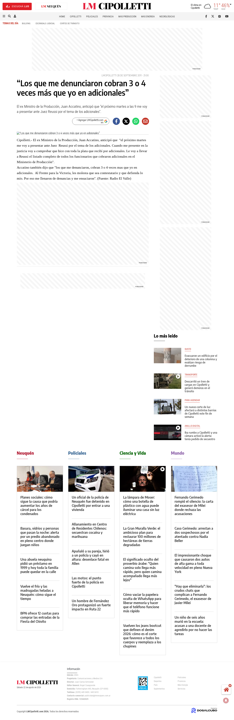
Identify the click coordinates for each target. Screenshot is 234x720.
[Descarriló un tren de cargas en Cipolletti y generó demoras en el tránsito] (167, 381)
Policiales (92, 16)
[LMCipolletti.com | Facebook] (207, 16)
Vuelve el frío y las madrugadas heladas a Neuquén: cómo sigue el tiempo (38, 592)
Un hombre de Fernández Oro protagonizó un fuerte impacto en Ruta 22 (91, 605)
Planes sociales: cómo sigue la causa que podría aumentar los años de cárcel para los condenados (39, 505)
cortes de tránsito (69, 23)
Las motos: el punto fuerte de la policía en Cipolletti (88, 582)
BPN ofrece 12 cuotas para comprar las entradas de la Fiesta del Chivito (39, 617)
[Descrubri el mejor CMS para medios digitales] (204, 713)
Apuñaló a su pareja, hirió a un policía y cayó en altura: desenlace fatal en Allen (90, 557)
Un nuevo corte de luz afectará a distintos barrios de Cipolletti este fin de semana (200, 412)
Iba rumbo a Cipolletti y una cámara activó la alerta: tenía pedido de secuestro (201, 436)
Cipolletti (75, 16)
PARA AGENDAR (192, 400)
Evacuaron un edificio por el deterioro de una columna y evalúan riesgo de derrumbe (201, 360)
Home (62, 16)
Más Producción (127, 16)
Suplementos (159, 689)
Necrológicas (167, 16)
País (155, 685)
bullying (26, 23)
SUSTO (188, 349)
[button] (4, 16)
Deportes (157, 681)
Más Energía (148, 16)
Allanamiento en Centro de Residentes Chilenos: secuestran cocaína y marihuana (89, 530)
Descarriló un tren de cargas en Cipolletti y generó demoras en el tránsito (197, 386)
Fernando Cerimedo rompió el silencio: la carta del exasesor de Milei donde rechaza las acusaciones (194, 505)
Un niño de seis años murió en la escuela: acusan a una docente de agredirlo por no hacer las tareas (193, 625)
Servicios (181, 689)
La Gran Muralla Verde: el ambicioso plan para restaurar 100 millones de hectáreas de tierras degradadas (142, 536)
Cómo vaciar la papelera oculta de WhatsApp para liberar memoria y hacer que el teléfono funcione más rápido (142, 602)
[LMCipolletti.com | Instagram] (220, 16)
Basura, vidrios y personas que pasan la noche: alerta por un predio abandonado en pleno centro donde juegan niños (39, 536)
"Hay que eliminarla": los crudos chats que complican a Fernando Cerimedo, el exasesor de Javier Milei (193, 594)
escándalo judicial (45, 23)
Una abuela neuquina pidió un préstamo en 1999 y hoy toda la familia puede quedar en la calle (39, 565)
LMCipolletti (109, 75)
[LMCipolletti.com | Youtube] (227, 16)
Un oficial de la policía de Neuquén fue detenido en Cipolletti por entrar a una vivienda (91, 503)
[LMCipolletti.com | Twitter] (213, 16)
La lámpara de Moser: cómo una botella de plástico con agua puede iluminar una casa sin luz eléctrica (141, 505)
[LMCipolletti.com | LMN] (51, 6)
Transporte (191, 374)
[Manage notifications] (226, 700)
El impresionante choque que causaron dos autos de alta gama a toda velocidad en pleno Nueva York (193, 563)
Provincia (108, 16)
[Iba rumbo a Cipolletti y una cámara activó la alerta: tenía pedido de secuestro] (167, 432)
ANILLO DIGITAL (192, 426)
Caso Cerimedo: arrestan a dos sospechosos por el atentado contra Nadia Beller (194, 534)
